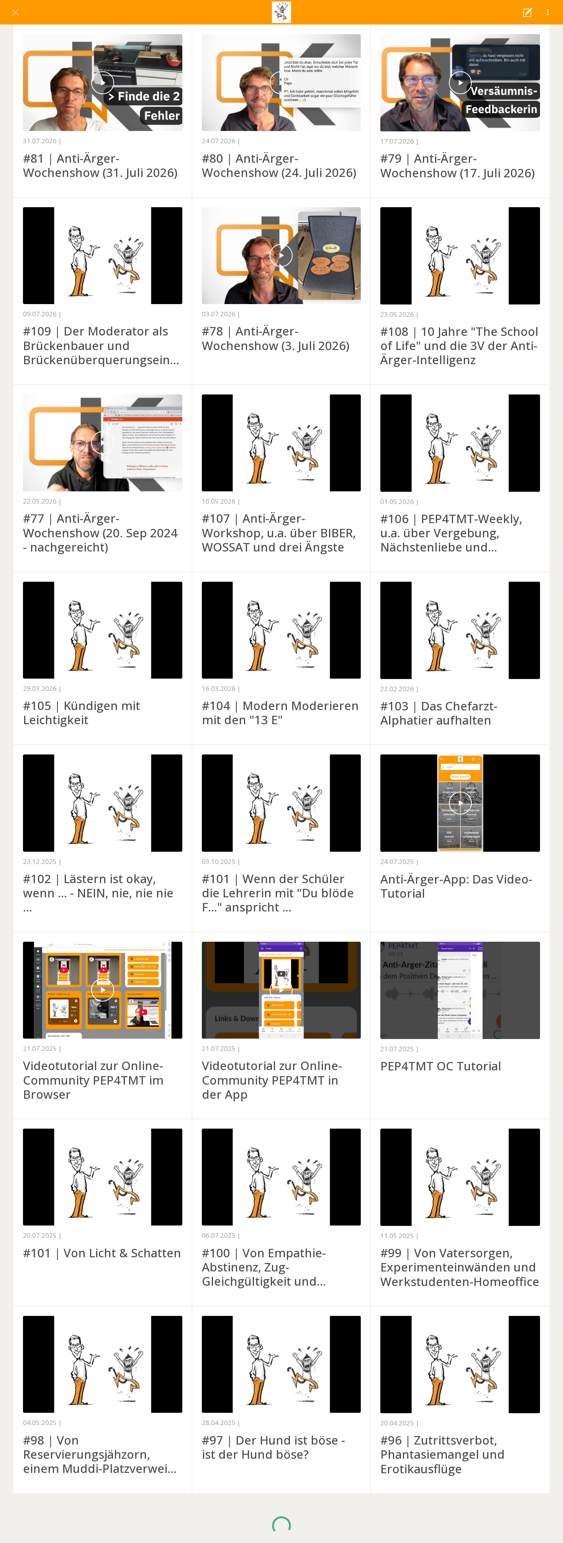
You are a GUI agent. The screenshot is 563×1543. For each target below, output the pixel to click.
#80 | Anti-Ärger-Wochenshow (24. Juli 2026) (279, 165)
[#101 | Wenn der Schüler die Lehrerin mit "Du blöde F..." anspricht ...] (281, 802)
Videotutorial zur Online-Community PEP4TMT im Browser (93, 1080)
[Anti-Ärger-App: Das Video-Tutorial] (460, 803)
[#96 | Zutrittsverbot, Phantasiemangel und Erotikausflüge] (460, 1364)
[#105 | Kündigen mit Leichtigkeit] (102, 630)
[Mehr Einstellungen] (547, 12)
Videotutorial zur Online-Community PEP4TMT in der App (272, 1080)
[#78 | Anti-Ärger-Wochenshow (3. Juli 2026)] (281, 255)
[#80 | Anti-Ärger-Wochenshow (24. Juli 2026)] (281, 82)
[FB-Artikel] (528, 12)
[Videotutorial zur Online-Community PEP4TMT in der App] (281, 990)
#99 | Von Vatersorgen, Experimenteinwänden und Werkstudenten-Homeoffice (459, 1267)
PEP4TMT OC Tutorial (440, 1066)
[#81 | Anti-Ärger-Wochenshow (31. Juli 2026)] (102, 82)
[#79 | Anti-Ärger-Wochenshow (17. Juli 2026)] (460, 82)
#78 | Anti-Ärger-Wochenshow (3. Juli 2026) (275, 338)
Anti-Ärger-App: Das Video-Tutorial (456, 886)
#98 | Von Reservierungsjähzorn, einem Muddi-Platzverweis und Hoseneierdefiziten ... (98, 1454)
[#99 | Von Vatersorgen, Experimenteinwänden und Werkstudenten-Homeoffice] (460, 1177)
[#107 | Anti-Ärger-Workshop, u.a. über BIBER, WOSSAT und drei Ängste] (281, 442)
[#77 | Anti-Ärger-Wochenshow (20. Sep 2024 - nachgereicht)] (102, 442)
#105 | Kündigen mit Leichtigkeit (81, 713)
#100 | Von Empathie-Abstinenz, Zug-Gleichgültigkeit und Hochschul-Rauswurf (264, 1267)
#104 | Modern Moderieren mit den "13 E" (280, 713)
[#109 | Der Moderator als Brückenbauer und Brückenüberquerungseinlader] (102, 255)
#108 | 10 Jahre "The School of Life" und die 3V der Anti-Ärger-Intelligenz (459, 345)
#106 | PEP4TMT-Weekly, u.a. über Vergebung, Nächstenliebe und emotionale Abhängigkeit (452, 533)
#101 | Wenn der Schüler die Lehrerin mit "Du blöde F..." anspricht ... (278, 893)
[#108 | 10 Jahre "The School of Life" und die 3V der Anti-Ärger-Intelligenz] (460, 255)
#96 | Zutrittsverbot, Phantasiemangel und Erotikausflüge (442, 1454)
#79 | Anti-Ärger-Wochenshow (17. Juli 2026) (457, 165)
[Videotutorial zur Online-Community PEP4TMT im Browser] (102, 990)
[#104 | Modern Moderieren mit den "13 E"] (281, 630)
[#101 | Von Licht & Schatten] (102, 1177)
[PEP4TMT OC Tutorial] (460, 990)
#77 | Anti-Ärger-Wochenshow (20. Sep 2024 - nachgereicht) (100, 532)
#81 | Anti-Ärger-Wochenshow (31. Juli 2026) (100, 165)
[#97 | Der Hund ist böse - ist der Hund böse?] (281, 1364)
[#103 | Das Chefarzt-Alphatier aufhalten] (460, 630)
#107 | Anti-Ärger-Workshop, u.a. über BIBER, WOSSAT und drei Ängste (279, 532)
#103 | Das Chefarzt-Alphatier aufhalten (439, 713)
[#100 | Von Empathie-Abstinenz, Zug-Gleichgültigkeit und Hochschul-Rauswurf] (281, 1177)
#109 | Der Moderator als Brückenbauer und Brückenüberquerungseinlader (101, 345)
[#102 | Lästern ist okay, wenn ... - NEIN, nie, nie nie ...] (102, 802)
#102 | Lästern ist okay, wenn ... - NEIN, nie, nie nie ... (98, 893)
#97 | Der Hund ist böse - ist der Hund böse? (273, 1447)
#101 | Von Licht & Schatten (102, 1253)
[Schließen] (15, 12)
